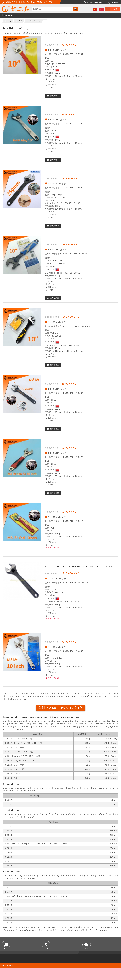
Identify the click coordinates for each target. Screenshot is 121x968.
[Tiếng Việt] (95, 9)
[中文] (101, 9)
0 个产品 (114, 9)
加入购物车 (54, 96)
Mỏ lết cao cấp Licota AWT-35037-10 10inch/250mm (78, 566)
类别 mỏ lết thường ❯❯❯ (60, 707)
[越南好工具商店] (15, 12)
